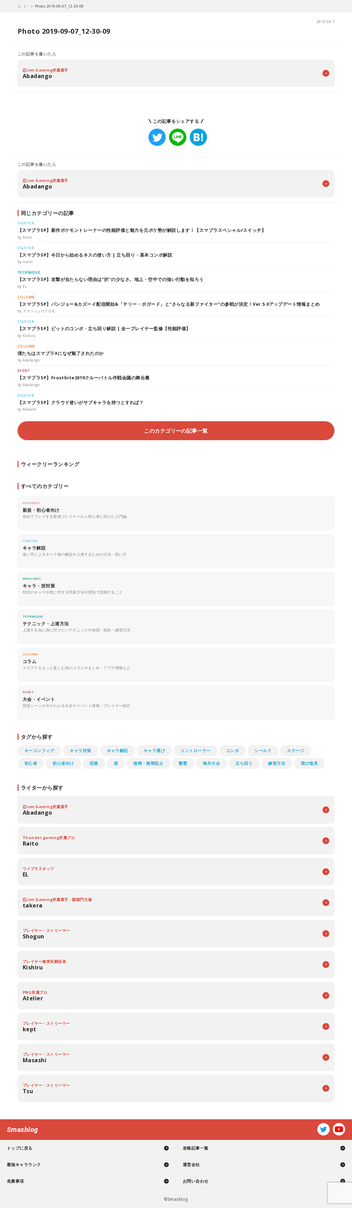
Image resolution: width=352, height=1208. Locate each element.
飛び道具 (309, 763)
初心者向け (63, 763)
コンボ (232, 750)
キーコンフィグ (39, 750)
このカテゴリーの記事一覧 (176, 430)
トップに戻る (20, 1148)
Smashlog (22, 1129)
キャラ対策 (80, 750)
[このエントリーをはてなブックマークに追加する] (198, 137)
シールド (263, 750)
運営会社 (191, 1164)
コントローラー (195, 750)
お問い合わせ (196, 1181)
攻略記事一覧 (196, 1148)
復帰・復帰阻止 (148, 763)
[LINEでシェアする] (177, 137)
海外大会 (211, 763)
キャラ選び (154, 750)
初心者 (30, 763)
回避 (94, 763)
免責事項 (15, 1181)
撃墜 (183, 763)
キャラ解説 (117, 750)
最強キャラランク (24, 1164)
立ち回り (244, 763)
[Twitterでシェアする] (157, 137)
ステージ (295, 750)
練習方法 (276, 763)
